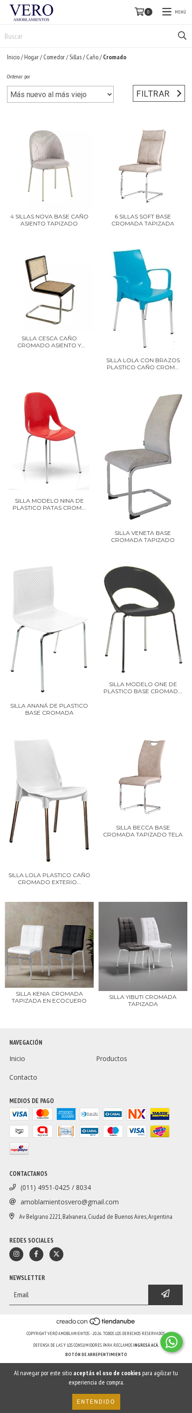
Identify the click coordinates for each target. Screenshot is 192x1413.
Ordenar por (18, 76)
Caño (92, 57)
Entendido (96, 1402)
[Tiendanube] (96, 1324)
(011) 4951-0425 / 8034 (56, 1187)
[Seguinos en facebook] (36, 1254)
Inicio (13, 57)
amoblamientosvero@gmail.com (70, 1201)
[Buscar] (182, 36)
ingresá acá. (146, 1345)
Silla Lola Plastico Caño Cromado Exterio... (49, 879)
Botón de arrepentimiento (96, 1354)
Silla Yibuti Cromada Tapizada (143, 1000)
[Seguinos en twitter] (56, 1254)
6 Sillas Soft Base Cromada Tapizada (142, 220)
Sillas (75, 57)
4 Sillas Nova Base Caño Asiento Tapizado (49, 220)
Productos (111, 1058)
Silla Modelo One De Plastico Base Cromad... (142, 688)
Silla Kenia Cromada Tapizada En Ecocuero (49, 997)
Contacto (23, 1077)
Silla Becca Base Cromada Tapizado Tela (143, 831)
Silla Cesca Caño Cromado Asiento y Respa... (49, 342)
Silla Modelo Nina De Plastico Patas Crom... (49, 504)
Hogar (31, 57)
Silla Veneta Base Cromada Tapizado (143, 536)
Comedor (54, 57)
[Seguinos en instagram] (16, 1254)
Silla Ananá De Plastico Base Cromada (49, 709)
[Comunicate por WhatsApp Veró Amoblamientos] (171, 1342)
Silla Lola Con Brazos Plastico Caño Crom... (143, 364)
